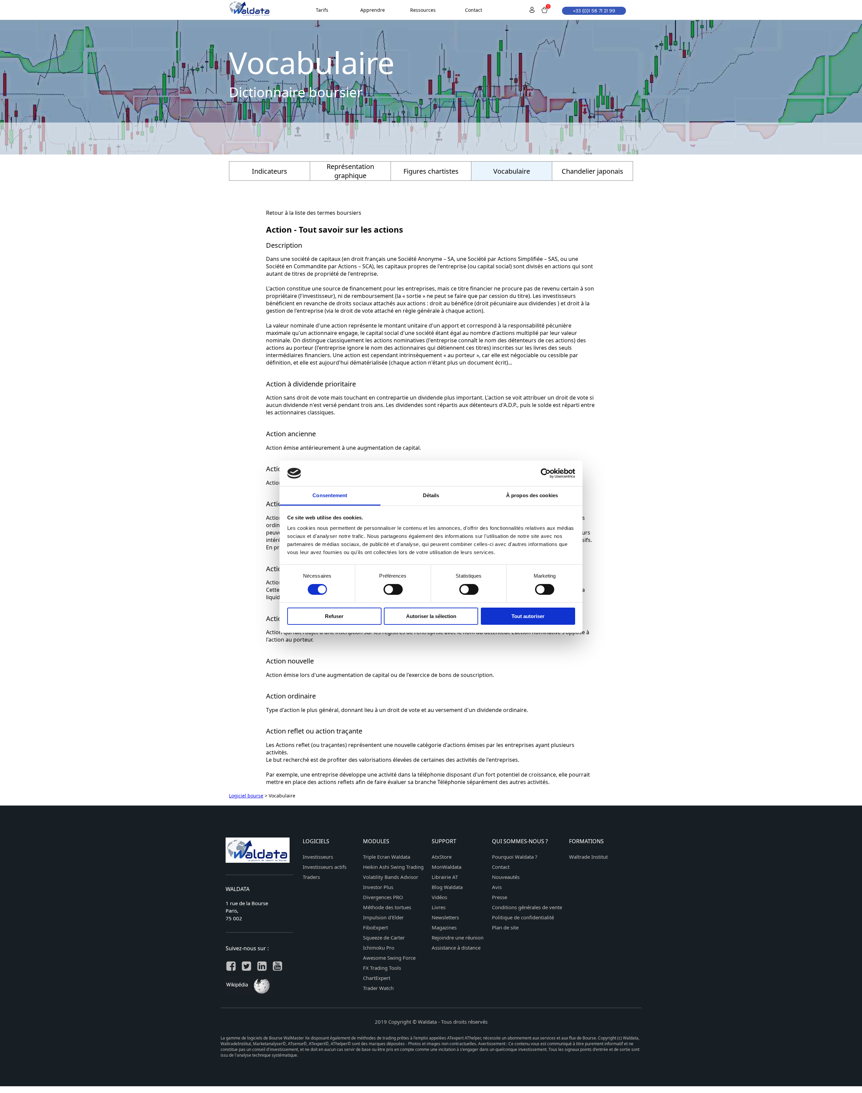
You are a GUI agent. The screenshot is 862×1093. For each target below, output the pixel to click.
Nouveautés (506, 877)
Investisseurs (318, 856)
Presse (499, 897)
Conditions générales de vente (527, 907)
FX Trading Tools (382, 967)
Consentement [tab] (329, 495)
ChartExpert (376, 978)
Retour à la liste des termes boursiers (313, 212)
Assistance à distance (456, 947)
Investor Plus (378, 887)
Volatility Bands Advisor (390, 877)
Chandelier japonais (592, 171)
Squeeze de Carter (384, 937)
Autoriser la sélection (431, 616)
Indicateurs (269, 171)
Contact (500, 866)
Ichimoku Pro (378, 947)
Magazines (444, 927)
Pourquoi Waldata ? (514, 856)
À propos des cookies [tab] (532, 495)
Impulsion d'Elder (383, 917)
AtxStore (442, 856)
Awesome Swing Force (389, 957)
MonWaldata (446, 866)
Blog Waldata (447, 887)
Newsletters (445, 917)
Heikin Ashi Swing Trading (393, 866)
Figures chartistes (431, 171)
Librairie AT (445, 877)
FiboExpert (375, 927)
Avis (497, 887)
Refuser (334, 616)
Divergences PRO (383, 897)
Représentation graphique (350, 171)
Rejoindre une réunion (458, 937)
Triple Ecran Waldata (386, 856)
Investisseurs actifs (324, 866)
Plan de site (505, 927)
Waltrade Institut (588, 856)
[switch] (393, 589)
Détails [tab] (431, 495)
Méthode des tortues (387, 907)
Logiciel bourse (246, 795)
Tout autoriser (527, 616)
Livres (438, 907)
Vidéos (439, 897)
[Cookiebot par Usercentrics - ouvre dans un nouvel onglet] (545, 473)
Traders (311, 877)
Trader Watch (378, 988)
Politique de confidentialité (523, 917)
